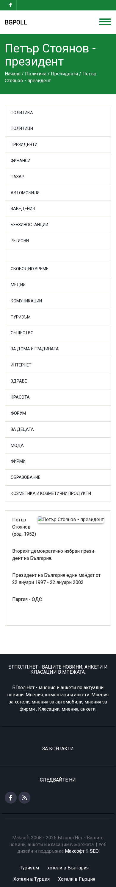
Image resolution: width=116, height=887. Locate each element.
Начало (13, 74)
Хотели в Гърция (76, 879)
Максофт (74, 851)
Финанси (20, 160)
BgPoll (16, 22)
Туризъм (21, 317)
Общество (22, 332)
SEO (94, 851)
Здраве (19, 381)
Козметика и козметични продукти (51, 493)
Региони (20, 240)
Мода (17, 445)
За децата (22, 429)
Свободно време (29, 268)
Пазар (17, 176)
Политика (22, 112)
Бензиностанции (29, 224)
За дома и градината (35, 349)
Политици (22, 128)
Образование (25, 477)
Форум (18, 413)
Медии (18, 284)
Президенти (24, 144)
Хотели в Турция (31, 879)
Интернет (21, 365)
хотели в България (68, 868)
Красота (20, 397)
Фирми (18, 461)
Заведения (23, 208)
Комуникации (26, 301)
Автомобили (25, 192)
